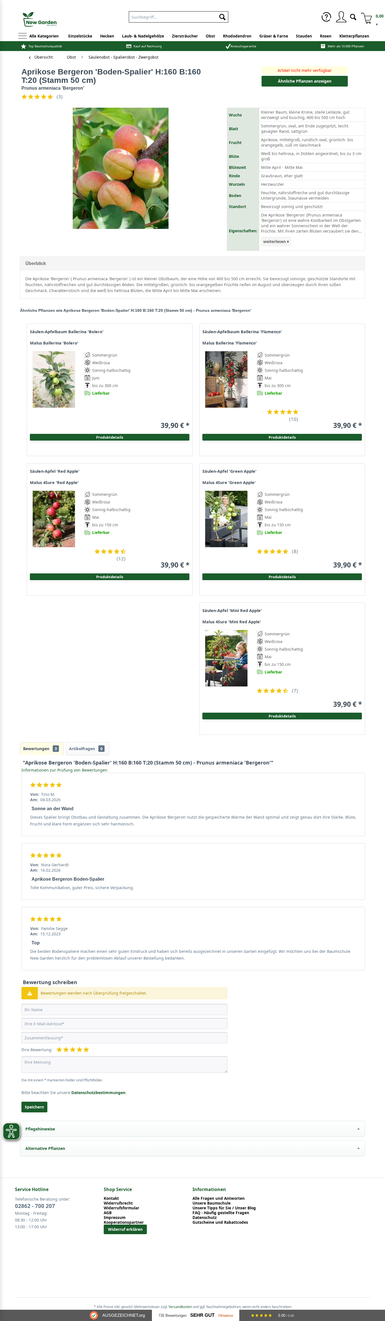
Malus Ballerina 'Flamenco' (229, 343)
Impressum (114, 1217)
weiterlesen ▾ (276, 241)
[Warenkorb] (364, 17)
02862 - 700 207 (35, 1206)
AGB (108, 1212)
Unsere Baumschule (212, 1203)
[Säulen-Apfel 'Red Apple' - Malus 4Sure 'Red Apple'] (54, 530)
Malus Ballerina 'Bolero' (54, 343)
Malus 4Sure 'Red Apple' (54, 482)
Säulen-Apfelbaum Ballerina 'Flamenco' (242, 332)
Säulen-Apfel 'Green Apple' (229, 471)
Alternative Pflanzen (45, 1148)
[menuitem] (326, 17)
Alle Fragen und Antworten (219, 1198)
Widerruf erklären (125, 1229)
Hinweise (225, 1315)
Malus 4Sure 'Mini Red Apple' (231, 622)
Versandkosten (180, 1306)
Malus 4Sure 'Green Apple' (229, 482)
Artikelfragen (86, 748)
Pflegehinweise (40, 1129)
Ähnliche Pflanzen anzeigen (304, 81)
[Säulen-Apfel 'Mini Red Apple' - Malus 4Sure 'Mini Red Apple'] (226, 669)
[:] (280, 405)
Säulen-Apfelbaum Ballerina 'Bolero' (66, 332)
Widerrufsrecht (118, 1203)
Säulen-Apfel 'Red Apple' (54, 471)
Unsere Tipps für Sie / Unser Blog (224, 1207)
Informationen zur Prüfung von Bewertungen (64, 770)
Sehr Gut (202, 1315)
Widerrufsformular (121, 1207)
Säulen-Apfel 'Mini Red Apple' (232, 610)
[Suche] (353, 16)
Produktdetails (282, 437)
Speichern (34, 1107)
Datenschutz (205, 1217)
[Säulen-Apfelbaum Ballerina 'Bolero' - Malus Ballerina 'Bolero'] (54, 390)
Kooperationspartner (124, 1222)
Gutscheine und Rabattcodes (220, 1222)
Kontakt (111, 1198)
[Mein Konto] (341, 17)
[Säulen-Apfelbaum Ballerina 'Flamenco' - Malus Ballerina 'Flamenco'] (226, 390)
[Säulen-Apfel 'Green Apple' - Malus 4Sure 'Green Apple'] (226, 530)
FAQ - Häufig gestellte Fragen (221, 1212)
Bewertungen (40, 748)
